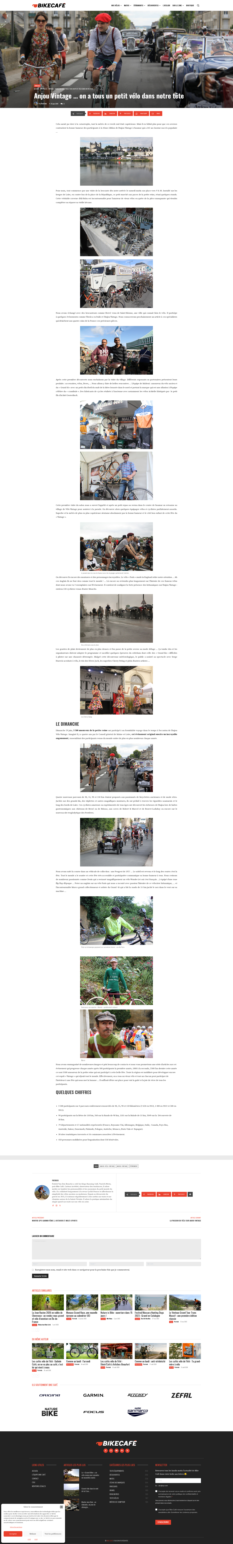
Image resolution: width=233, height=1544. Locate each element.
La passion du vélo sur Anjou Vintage (185, 1220)
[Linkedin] (122, 1451)
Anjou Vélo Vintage (107, 1166)
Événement (134, 1166)
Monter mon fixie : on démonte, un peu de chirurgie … (89, 1504)
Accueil (36, 89)
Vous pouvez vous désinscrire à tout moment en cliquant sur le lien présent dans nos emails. (177, 1502)
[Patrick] (36, 103)
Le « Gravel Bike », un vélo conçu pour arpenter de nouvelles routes (90, 1475)
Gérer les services (16, 1527)
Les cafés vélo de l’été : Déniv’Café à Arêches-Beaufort (115, 1362)
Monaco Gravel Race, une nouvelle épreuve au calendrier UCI (81, 1314)
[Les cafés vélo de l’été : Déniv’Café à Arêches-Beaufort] (116, 1351)
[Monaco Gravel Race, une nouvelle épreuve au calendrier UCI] (82, 1302)
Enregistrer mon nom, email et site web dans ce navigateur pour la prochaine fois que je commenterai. (82, 1269)
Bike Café (110, 1541)
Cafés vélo (34, 1370)
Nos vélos (43, 89)
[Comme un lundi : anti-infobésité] (151, 1351)
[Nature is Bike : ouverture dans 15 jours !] (116, 1302)
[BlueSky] (127, 1451)
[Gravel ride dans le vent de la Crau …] (71, 1490)
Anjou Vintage (122, 1166)
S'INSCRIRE (163, 1522)
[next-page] (37, 1330)
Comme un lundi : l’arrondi (78, 1361)
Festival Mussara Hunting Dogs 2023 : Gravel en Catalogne (149, 1314)
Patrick (44, 103)
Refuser (33, 1534)
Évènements (35, 1325)
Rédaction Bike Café (44, 1325)
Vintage (37, 85)
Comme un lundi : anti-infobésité (150, 1361)
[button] (61, 1507)
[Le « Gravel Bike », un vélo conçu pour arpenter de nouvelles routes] (71, 1475)
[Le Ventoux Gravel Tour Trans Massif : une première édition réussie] (185, 1302)
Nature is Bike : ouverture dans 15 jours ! (116, 1314)
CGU (29, 1539)
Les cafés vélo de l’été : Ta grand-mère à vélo (185, 1362)
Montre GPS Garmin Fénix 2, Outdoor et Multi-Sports (54, 1220)
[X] (60, 1205)
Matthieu (109, 1319)
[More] (190, 1194)
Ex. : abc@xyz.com (161, 1486)
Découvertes (137, 1319)
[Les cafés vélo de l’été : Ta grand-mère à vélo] (185, 1351)
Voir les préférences (53, 1534)
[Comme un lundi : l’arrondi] (82, 1351)
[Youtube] (116, 1451)
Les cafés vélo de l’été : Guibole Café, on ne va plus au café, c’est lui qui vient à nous (47, 1364)
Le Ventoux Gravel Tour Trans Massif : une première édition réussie (183, 1315)
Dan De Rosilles (145, 1319)
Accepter (13, 1534)
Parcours (171, 1322)
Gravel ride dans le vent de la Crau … (90, 1489)
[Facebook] (53, 1205)
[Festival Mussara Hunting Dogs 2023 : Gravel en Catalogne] (151, 1302)
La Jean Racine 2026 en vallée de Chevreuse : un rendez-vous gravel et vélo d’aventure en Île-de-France (48, 1317)
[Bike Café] (49, 5)
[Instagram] (56, 1205)
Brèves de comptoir (70, 1364)
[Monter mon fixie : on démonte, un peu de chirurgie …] (71, 1504)
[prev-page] (33, 1330)
